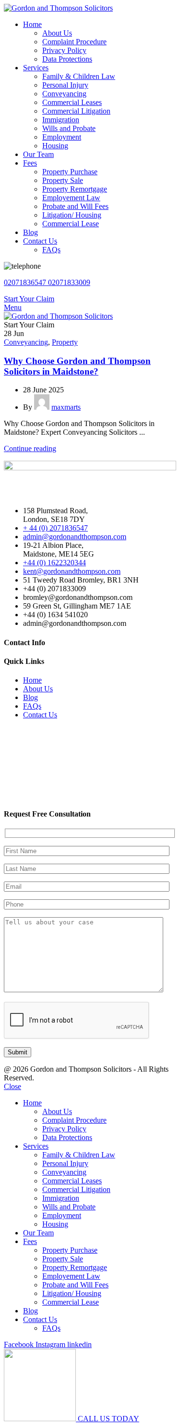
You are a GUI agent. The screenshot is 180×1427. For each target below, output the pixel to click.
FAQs (51, 250)
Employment (61, 137)
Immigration (60, 120)
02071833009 (69, 282)
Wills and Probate (69, 128)
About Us (57, 33)
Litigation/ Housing (71, 215)
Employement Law (71, 198)
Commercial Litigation (76, 111)
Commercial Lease (70, 224)
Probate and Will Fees (75, 206)
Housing (55, 146)
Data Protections (67, 59)
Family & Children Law (78, 76)
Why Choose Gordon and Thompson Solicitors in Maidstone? (77, 366)
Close (12, 1086)
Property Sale (62, 180)
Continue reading (30, 448)
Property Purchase (69, 172)
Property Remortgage (74, 189)
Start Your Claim (29, 299)
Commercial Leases (72, 102)
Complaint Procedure (74, 42)
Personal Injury (65, 85)
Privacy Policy (64, 50)
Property (65, 342)
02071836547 (26, 282)
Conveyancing (64, 94)
